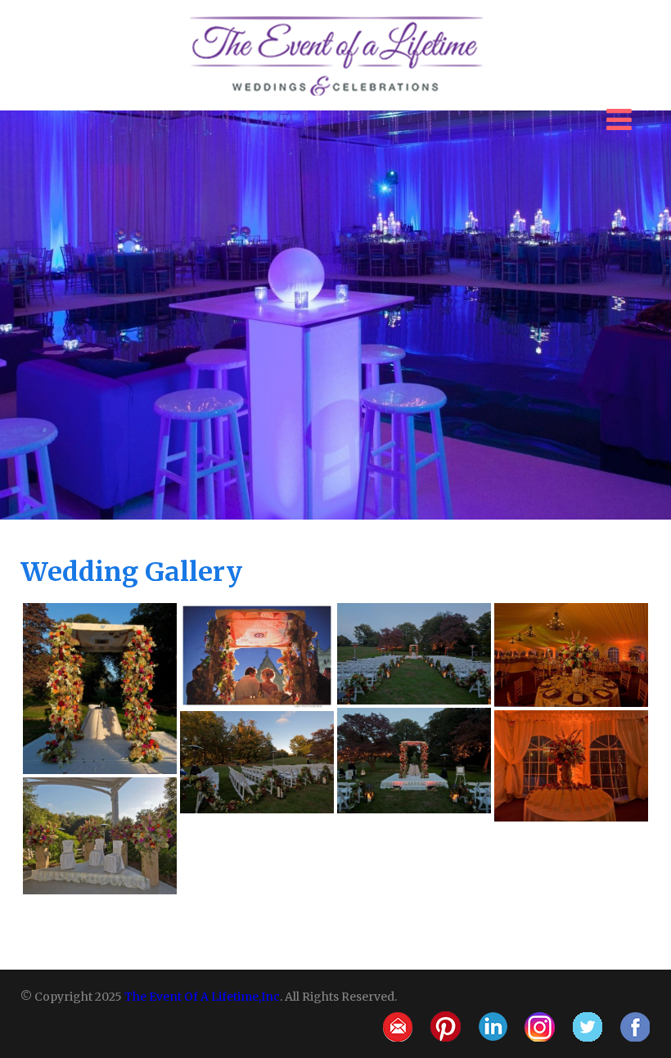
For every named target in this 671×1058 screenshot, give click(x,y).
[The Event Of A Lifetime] (335, 16)
